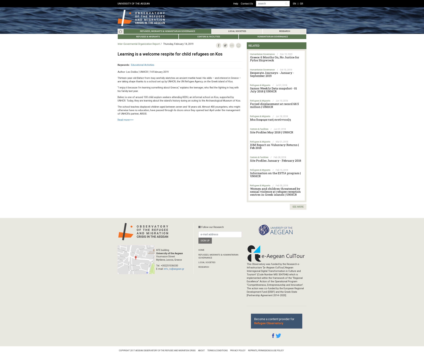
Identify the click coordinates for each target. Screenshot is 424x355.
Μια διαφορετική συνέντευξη (270, 119)
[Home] (144, 18)
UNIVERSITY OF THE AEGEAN (134, 3)
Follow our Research (212, 227)
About (201, 350)
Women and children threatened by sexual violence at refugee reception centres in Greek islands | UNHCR (275, 191)
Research (284, 31)
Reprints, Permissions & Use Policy (266, 350)
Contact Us (247, 3)
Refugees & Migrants (148, 36)
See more (298, 206)
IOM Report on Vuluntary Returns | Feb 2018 (274, 146)
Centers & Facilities (208, 36)
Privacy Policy (237, 350)
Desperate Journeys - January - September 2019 (272, 74)
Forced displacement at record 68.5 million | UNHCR (274, 105)
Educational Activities (142, 64)
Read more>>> (125, 119)
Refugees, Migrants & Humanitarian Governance (167, 31)
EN (294, 3)
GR (301, 3)
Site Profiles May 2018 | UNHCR (271, 132)
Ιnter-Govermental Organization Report (139, 43)
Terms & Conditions (217, 350)
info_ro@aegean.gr (174, 269)
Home (120, 31)
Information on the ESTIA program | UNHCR (275, 175)
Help (235, 3)
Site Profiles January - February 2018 (275, 160)
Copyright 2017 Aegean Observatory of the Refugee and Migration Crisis (157, 350)
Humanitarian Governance (272, 36)
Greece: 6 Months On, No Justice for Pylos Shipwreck (274, 59)
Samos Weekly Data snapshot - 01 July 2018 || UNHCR (273, 90)
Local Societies (237, 31)
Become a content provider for (274, 321)
